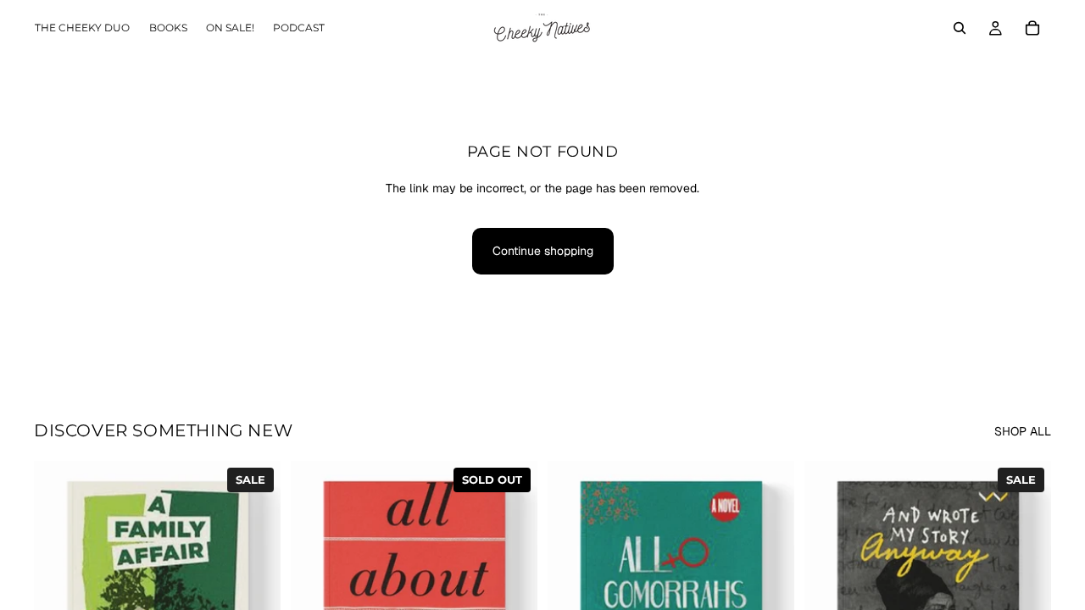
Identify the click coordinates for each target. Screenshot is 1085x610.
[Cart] (1032, 28)
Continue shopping (542, 250)
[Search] (959, 28)
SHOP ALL (1022, 431)
